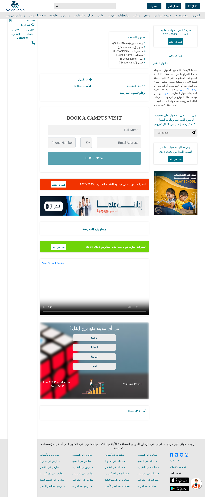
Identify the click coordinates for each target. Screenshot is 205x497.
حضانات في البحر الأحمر (118, 486)
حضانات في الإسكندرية (117, 473)
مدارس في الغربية (82, 486)
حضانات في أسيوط (115, 461)
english (192, 6)
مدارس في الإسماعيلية (52, 479)
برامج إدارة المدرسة (118, 15)
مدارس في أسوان (49, 454)
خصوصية (174, 460)
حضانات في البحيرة (147, 454)
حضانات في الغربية (147, 486)
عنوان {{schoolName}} (130, 47)
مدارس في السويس (83, 473)
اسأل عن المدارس (83, 15)
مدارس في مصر (14, 15)
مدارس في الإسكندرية (52, 473)
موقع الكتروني (188, 89)
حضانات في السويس (148, 473)
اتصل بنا (196, 15)
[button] (57, 6)
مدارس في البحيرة (82, 454)
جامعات (53, 15)
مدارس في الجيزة (81, 461)
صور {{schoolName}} (131, 58)
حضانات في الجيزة (147, 461)
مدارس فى (58, 184)
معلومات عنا (181, 15)
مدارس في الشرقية (83, 479)
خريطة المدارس (162, 15)
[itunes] (179, 480)
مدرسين (65, 15)
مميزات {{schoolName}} (129, 55)
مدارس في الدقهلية (82, 467)
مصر (167, 93)
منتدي (147, 15)
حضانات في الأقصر (115, 467)
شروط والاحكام (178, 466)
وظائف (101, 15)
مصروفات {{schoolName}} (128, 51)
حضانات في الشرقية (148, 479)
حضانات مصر (36, 15)
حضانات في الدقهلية (148, 467)
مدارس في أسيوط (50, 461)
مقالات (136, 15)
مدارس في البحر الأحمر (52, 486)
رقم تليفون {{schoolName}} (127, 43)
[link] (171, 455)
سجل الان (173, 6)
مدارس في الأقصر (50, 467)
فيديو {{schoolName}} (131, 62)
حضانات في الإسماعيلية (117, 479)
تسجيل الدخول (154, 6)
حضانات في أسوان (115, 454)
